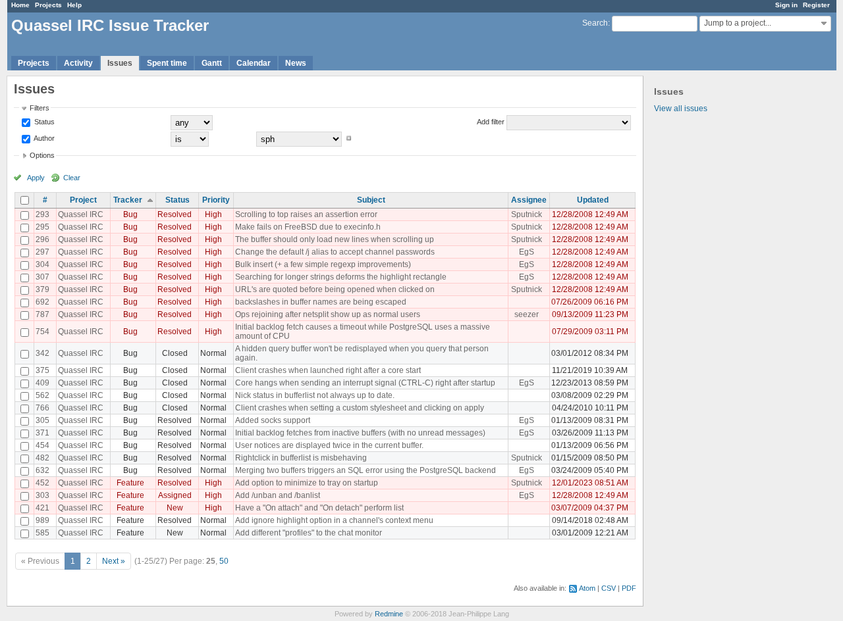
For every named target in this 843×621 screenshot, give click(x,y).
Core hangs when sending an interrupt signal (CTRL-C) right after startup (365, 382)
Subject (371, 200)
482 (42, 457)
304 (42, 264)
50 (224, 561)
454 (42, 445)
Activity (78, 63)
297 (42, 252)
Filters (39, 108)
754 (42, 331)
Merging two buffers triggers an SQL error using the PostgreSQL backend (365, 470)
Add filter (490, 122)
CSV (608, 588)
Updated (593, 200)
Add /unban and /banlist (277, 495)
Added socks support (272, 420)
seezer (526, 314)
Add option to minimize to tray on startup (306, 482)
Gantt (212, 63)
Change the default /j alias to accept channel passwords (335, 252)
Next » (113, 561)
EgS (526, 252)
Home (20, 5)
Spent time (167, 63)
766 (42, 407)
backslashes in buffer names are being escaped (320, 302)
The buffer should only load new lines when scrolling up (334, 239)
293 (42, 214)
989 (42, 520)
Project (83, 200)
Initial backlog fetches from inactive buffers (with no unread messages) (360, 432)
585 (42, 532)
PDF (629, 588)
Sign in (786, 5)
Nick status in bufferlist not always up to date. (314, 395)
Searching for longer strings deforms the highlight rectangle (341, 277)
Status (43, 122)
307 (42, 277)
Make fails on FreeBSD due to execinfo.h (308, 227)
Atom (587, 588)
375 (42, 370)
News (295, 63)
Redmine (389, 614)
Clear (71, 178)
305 (42, 420)
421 (42, 507)
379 (42, 289)
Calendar (253, 63)
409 (42, 382)
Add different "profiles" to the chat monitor (308, 532)
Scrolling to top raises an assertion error (306, 214)
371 (42, 432)
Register (816, 5)
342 (42, 353)
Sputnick (526, 214)
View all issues (680, 108)
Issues (119, 63)
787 (42, 314)
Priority (216, 200)
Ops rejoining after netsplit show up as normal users (327, 314)
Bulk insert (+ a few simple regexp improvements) (323, 264)
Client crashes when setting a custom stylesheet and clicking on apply (359, 407)
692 (42, 302)
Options (42, 155)
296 (42, 239)
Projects (48, 5)
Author (43, 138)
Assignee (529, 200)
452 (42, 482)
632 (42, 470)
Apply (36, 178)
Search (595, 23)
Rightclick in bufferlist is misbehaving (301, 457)
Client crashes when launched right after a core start (328, 370)
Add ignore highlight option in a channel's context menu (334, 520)
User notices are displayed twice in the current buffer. (329, 445)
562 (42, 395)
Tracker (127, 200)
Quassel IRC (80, 214)
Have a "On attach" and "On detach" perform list (319, 507)
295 (42, 227)
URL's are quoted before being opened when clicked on (335, 289)
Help (74, 5)
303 (42, 495)
